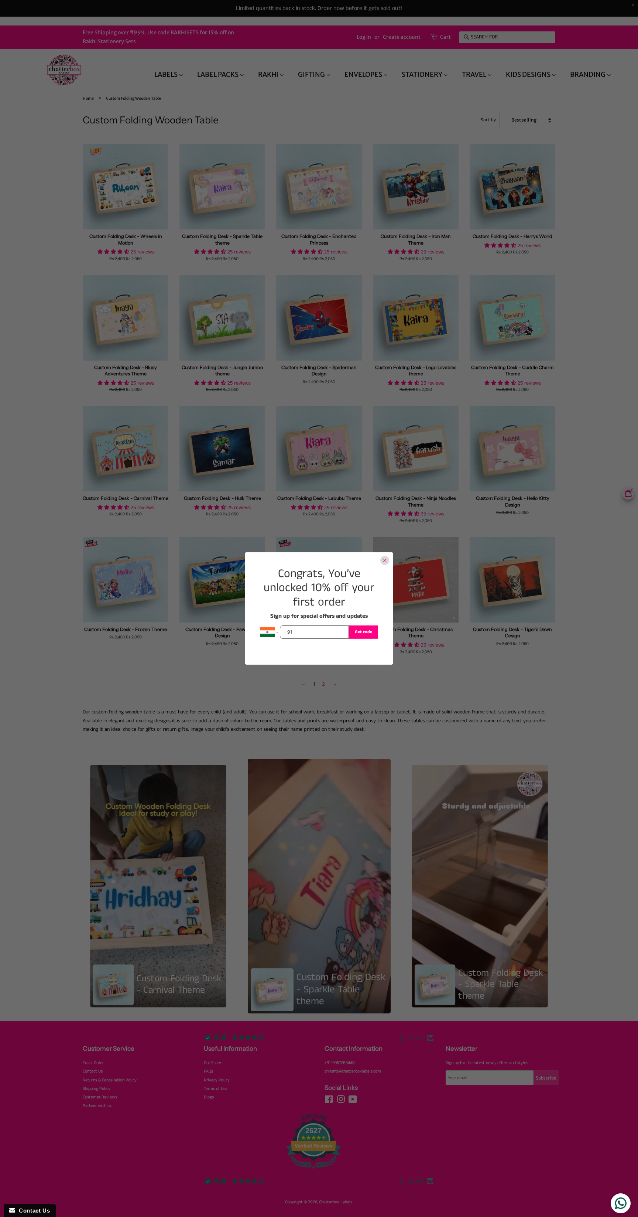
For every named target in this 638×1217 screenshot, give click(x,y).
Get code (363, 632)
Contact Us (32, 1210)
